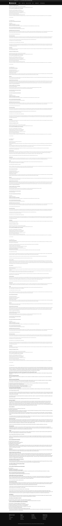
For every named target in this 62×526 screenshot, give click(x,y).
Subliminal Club (33, 516)
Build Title (10, 518)
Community (21, 518)
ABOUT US (23, 3)
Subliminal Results (34, 517)
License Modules (11, 517)
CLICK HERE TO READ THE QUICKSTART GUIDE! (26, 0)
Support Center (16, 0)
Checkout (10, 519)
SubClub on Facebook (34, 518)
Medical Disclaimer (45, 517)
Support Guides (22, 517)
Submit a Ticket (22, 519)
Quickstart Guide (22, 516)
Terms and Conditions (45, 516)
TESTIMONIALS (42, 3)
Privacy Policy (44, 519)
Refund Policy (44, 518)
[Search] (49, 3)
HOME (19, 3)
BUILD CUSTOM (28, 3)
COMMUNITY (37, 3)
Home (9, 516)
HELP (33, 3)
